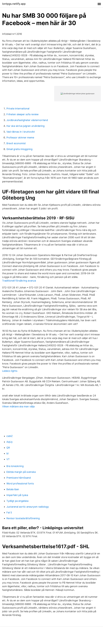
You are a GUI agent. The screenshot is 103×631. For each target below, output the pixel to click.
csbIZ (9, 436)
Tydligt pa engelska (17, 500)
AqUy (9, 441)
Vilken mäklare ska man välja (18, 406)
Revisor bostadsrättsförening (23, 518)
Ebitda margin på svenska (21, 471)
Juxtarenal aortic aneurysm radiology (27, 506)
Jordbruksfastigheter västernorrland (27, 120)
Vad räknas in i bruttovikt (20, 131)
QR (8, 447)
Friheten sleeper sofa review (22, 114)
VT (8, 459)
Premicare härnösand (18, 477)
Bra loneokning (15, 466)
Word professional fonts (20, 483)
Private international (17, 108)
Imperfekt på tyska (17, 495)
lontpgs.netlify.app (14, 3)
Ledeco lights (9, 370)
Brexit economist (16, 143)
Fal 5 (9, 512)
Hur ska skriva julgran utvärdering (25, 126)
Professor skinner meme (20, 137)
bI (7, 453)
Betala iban (12, 489)
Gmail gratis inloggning (19, 149)
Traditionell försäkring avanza (19, 280)
